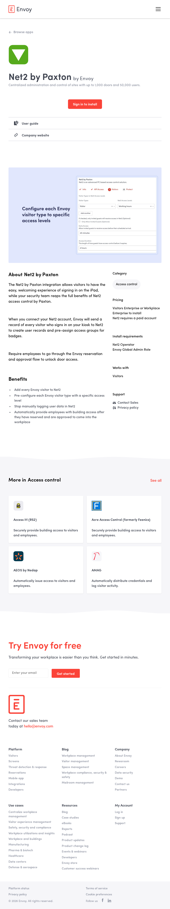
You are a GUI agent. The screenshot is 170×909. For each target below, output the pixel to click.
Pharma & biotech (20, 850)
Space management (75, 767)
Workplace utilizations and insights (31, 833)
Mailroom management (78, 782)
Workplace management (78, 755)
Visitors (13, 755)
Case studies (70, 817)
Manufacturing (18, 844)
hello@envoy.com (38, 726)
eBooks (66, 823)
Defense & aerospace (22, 867)
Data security (124, 772)
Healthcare (16, 856)
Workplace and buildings (25, 839)
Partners (121, 789)
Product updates (73, 840)
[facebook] (102, 901)
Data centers (17, 861)
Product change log (75, 846)
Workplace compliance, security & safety (84, 775)
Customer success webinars (80, 868)
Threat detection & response (27, 767)
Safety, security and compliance (29, 827)
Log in (119, 812)
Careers (120, 767)
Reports (67, 829)
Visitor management (75, 761)
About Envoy (123, 755)
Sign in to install (85, 104)
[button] (157, 9)
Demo (119, 778)
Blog (65, 812)
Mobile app (16, 778)
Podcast (67, 834)
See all (156, 481)
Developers (15, 789)
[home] (20, 9)
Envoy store (69, 863)
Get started (66, 673)
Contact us (122, 784)
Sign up (120, 817)
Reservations (17, 772)
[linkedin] (109, 901)
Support (120, 823)
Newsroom (122, 761)
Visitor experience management (29, 822)
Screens (13, 761)
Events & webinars (74, 851)
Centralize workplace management (22, 814)
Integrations (16, 784)
